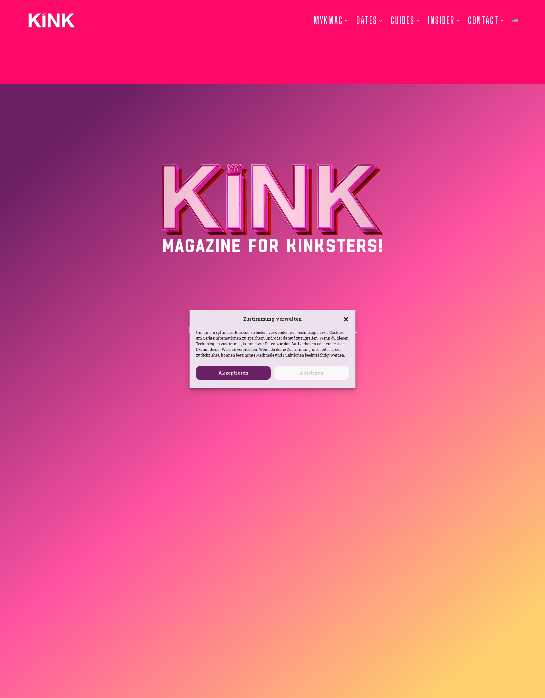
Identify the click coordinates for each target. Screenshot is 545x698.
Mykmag (328, 20)
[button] (346, 319)
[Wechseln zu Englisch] (515, 20)
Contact (483, 20)
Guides (403, 20)
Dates (367, 20)
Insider (441, 20)
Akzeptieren (233, 373)
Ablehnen (312, 373)
